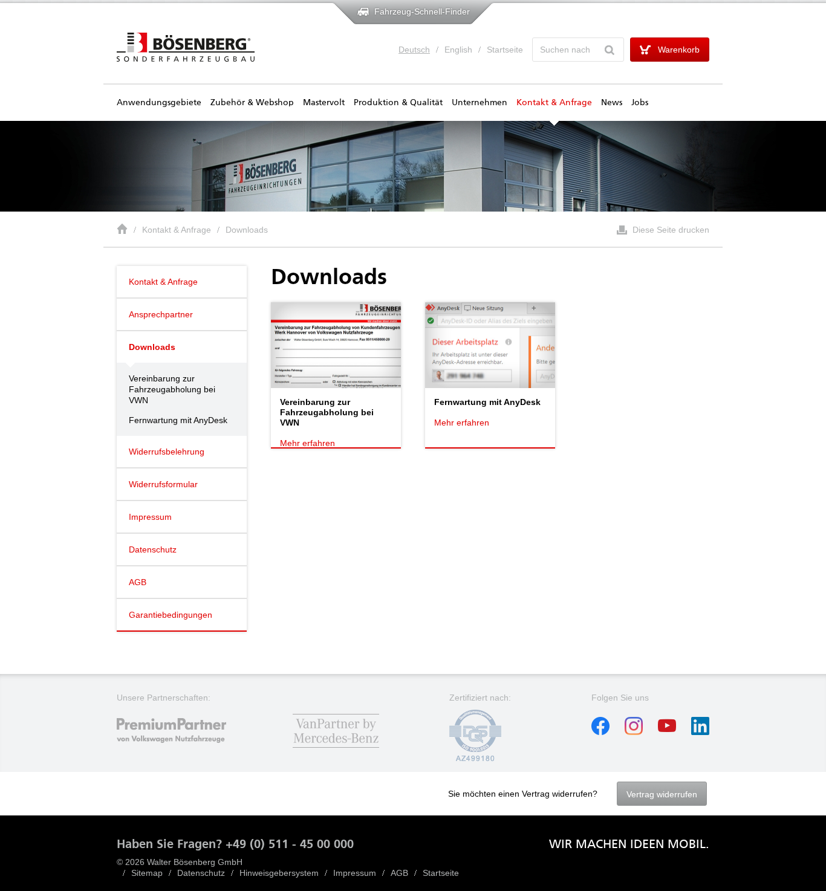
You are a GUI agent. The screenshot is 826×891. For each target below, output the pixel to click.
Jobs (639, 103)
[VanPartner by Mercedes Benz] (336, 749)
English (458, 49)
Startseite (505, 49)
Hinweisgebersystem (279, 873)
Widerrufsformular (163, 484)
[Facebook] (600, 732)
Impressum (150, 517)
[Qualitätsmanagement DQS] (475, 758)
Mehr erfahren (307, 443)
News (611, 103)
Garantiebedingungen (170, 615)
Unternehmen (479, 103)
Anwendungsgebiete (159, 103)
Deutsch (414, 49)
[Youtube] (667, 732)
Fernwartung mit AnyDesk (178, 420)
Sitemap (147, 873)
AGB (137, 582)
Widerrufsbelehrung (166, 451)
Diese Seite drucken (671, 230)
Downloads (247, 230)
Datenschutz (153, 549)
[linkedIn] (700, 732)
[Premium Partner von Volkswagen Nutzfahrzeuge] (182, 749)
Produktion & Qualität (398, 103)
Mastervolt (324, 103)
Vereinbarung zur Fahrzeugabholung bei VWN (172, 389)
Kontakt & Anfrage (554, 103)
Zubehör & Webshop (252, 103)
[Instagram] (634, 732)
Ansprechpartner (161, 314)
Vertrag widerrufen (661, 794)
